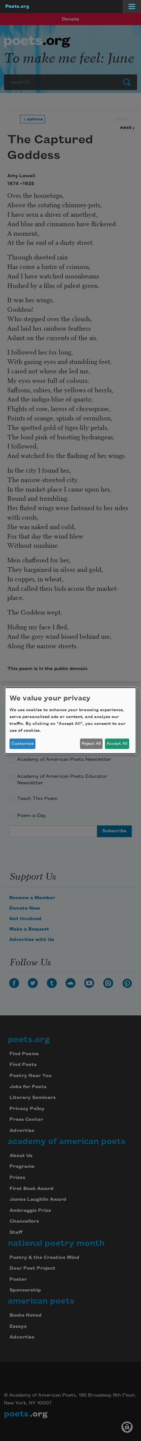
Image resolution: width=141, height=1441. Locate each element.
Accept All (117, 743)
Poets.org (17, 6)
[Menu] (132, 6)
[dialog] (70, 720)
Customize (22, 743)
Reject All (91, 743)
